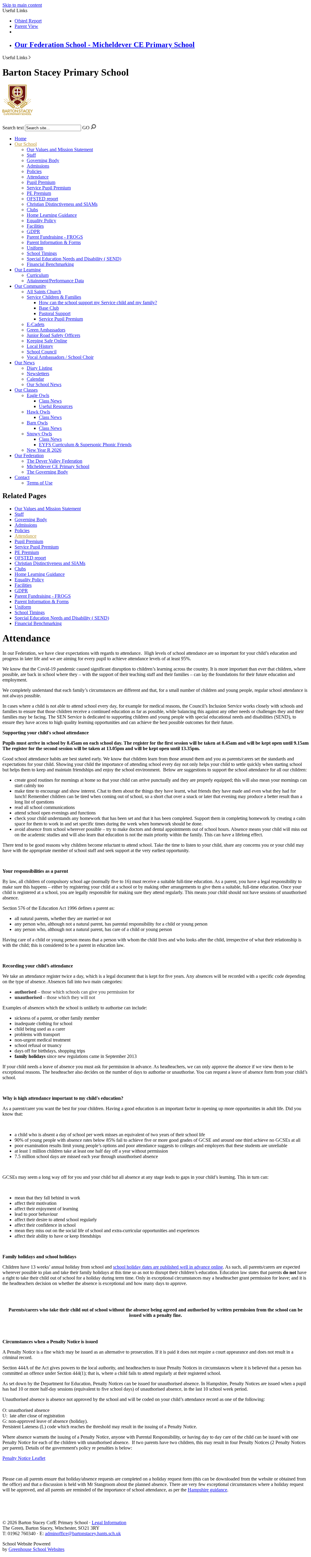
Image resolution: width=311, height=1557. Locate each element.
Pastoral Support (54, 313)
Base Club (49, 308)
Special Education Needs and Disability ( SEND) (74, 258)
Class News (50, 400)
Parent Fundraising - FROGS (55, 237)
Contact (22, 477)
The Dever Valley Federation (54, 461)
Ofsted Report (28, 20)
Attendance (38, 176)
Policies (34, 171)
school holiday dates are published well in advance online (168, 1267)
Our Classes (26, 390)
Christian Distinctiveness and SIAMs (62, 204)
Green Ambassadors (46, 329)
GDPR (33, 231)
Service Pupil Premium (49, 187)
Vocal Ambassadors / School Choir (60, 357)
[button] (30, 57)
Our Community (30, 286)
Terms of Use (40, 482)
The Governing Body (47, 471)
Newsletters (38, 373)
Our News (25, 362)
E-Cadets (35, 324)
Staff (31, 155)
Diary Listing (39, 368)
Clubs (32, 209)
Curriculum (38, 275)
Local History (40, 346)
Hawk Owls (38, 411)
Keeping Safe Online (47, 340)
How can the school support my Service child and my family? (98, 302)
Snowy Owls (39, 433)
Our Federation (29, 455)
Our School (26, 144)
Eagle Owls (38, 395)
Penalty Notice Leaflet (23, 1458)
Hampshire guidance (207, 1489)
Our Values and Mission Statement (60, 149)
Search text (13, 127)
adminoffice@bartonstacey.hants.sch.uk (83, 1533)
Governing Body (43, 160)
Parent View (26, 26)
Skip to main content (22, 5)
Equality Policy (41, 220)
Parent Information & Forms (54, 242)
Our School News (44, 384)
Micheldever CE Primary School (58, 466)
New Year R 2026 (44, 450)
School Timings (42, 253)
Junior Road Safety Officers (53, 335)
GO (86, 127)
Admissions (38, 165)
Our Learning (28, 269)
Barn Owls (37, 422)
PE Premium (39, 193)
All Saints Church (44, 291)
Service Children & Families (54, 297)
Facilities (35, 226)
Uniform (35, 247)
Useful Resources (56, 406)
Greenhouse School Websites (36, 1549)
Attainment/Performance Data (55, 280)
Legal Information (109, 1522)
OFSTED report (42, 198)
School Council (41, 351)
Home (20, 138)
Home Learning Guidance (52, 215)
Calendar (35, 379)
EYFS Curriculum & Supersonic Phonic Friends (85, 444)
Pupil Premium (41, 182)
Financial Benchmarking (50, 264)
